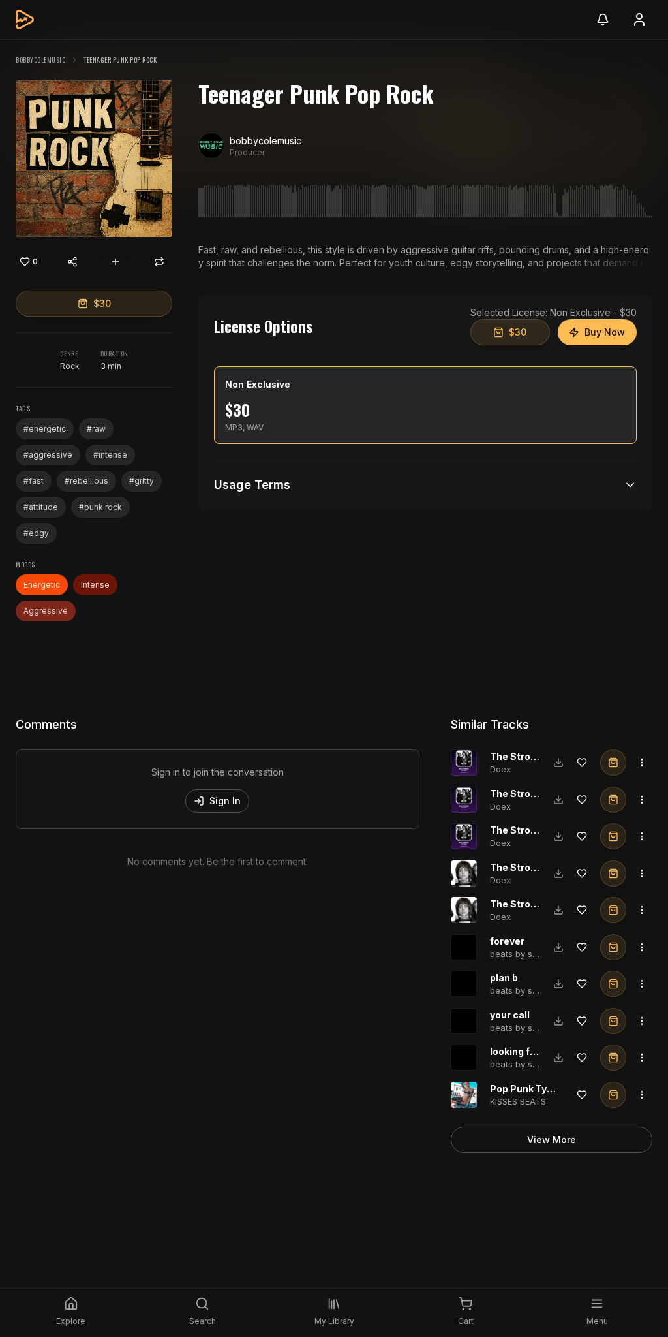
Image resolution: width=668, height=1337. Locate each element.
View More (551, 1139)
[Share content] (72, 262)
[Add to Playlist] (115, 262)
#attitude (40, 507)
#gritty (141, 481)
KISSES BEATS (518, 1101)
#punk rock (100, 507)
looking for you (524, 1051)
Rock (70, 366)
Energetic (41, 585)
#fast (33, 481)
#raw (96, 428)
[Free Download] (558, 762)
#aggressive (47, 455)
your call (510, 1014)
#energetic (44, 428)
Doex (500, 769)
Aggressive (45, 611)
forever (507, 941)
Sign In (225, 800)
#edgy (36, 533)
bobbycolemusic (40, 60)
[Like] (582, 762)
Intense (95, 585)
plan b (504, 977)
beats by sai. (515, 954)
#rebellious (86, 481)
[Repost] (159, 262)
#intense (110, 455)
